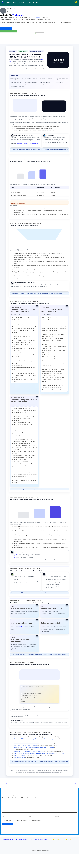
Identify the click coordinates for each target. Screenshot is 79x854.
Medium (15, 555)
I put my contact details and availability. (30, 695)
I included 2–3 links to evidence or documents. (31, 688)
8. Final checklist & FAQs (60, 82)
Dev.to (15, 557)
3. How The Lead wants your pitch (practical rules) (46, 79)
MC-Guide (11, 8)
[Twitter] (53, 839)
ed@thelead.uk (29, 288)
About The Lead (20, 143)
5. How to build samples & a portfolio (15, 83)
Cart (30, 2)
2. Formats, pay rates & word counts (31, 79)
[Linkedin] (58, 839)
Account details (21, 2)
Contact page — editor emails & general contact (26, 743)
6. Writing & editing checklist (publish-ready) (31, 83)
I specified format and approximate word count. (32, 693)
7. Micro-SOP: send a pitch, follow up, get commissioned (46, 83)
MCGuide (8, 2)
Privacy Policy (18, 839)
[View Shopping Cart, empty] (75, 2)
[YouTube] (70, 839)
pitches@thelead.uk (31, 284)
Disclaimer (36, 839)
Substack (16, 554)
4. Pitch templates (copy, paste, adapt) (61, 79)
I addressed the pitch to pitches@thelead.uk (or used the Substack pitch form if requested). (38, 700)
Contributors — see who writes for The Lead (25, 745)
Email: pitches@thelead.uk (21, 755)
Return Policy (43, 839)
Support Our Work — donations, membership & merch (28, 751)
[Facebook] (66, 839)
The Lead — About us (19, 737)
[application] (26, 2)
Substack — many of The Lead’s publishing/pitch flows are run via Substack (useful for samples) (39, 753)
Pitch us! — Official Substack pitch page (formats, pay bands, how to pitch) (33, 739)
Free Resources (7, 839)
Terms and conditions (28, 839)
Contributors (26, 143)
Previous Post (4, 783)
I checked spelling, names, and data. (29, 697)
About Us (35, 2)
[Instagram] (62, 839)
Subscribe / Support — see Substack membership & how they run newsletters (34, 747)
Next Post (76, 783)
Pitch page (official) (36, 288)
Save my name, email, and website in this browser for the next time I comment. (23, 820)
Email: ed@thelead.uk (19, 757)
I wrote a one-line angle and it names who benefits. (32, 686)
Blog (14, 2)
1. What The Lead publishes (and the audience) (17, 79)
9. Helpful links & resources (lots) (17, 86)
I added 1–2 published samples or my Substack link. (32, 691)
